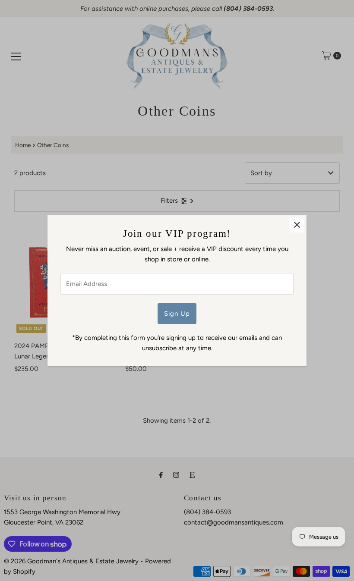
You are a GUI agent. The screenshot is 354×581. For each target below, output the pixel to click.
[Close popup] (296, 224)
